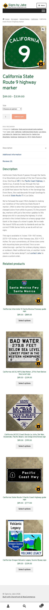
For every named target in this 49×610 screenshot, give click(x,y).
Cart (38, 604)
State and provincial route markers (31, 129)
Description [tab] (7, 148)
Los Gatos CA (7, 134)
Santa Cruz (17, 134)
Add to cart (19, 116)
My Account (8, 606)
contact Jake (35, 253)
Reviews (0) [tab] (7, 161)
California (34, 19)
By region (14, 19)
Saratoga (14, 137)
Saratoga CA (22, 137)
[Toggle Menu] (43, 11)
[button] (43, 29)
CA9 (12, 132)
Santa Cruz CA (26, 134)
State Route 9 (37, 137)
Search (24, 606)
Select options (24, 321)
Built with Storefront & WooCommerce (19, 597)
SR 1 (19, 181)
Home (7, 19)
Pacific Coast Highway (34, 181)
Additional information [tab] (12, 155)
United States (24, 19)
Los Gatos (42, 132)
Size (4, 106)
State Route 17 (17, 196)
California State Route (30, 132)
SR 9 (29, 137)
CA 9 (8, 132)
